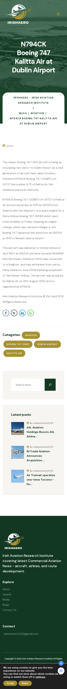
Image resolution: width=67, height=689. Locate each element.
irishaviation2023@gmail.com (21, 634)
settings (40, 677)
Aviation (31, 335)
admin (9, 145)
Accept (10, 683)
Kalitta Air (14, 353)
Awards (7, 594)
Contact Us (9, 610)
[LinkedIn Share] (22, 313)
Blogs (6, 605)
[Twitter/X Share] (14, 313)
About (6, 589)
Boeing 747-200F (18, 344)
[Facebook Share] (6, 313)
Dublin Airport (47, 344)
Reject (25, 683)
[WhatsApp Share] (30, 313)
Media (6, 599)
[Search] (50, 385)
